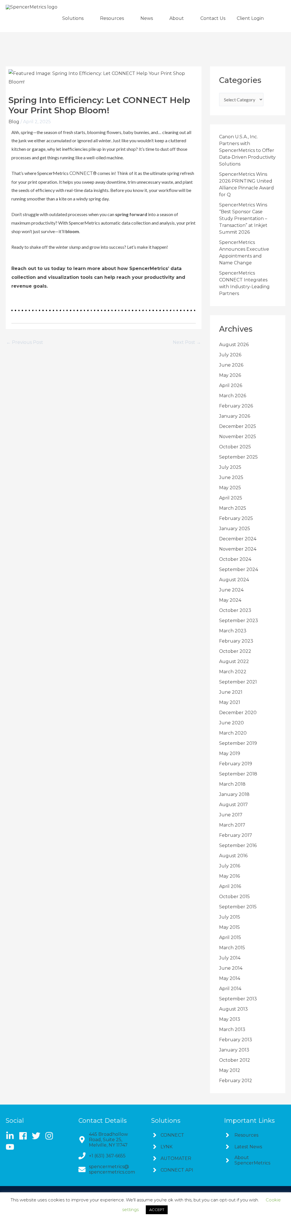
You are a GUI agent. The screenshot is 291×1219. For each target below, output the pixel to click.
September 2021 (238, 682)
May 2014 (229, 978)
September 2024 (238, 569)
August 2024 (234, 579)
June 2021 (230, 692)
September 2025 (238, 457)
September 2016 (238, 845)
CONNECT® (83, 173)
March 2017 (232, 825)
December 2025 (237, 426)
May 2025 (230, 487)
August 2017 (233, 804)
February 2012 (235, 1080)
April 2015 (230, 937)
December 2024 (237, 538)
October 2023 (235, 610)
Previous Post (24, 342)
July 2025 (230, 467)
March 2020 (233, 733)
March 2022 (232, 671)
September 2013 (238, 998)
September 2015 (238, 906)
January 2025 (234, 528)
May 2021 (229, 702)
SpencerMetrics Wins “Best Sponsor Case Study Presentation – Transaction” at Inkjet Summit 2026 (243, 218)
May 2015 (229, 927)
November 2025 (237, 436)
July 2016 (229, 866)
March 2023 (232, 630)
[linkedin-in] (12, 1136)
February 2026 (236, 406)
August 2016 (233, 855)
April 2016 (230, 886)
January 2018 (234, 794)
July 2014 (229, 958)
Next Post (187, 342)
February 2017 (235, 835)
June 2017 (230, 814)
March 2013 (232, 1029)
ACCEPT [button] (156, 1209)
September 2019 (238, 743)
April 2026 (230, 385)
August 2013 (233, 1009)
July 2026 (230, 354)
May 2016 (229, 876)
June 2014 (230, 968)
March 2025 (232, 508)
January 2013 (234, 1050)
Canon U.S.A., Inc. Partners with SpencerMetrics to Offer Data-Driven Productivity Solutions (247, 150)
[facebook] (25, 1136)
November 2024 (237, 549)
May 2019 (229, 753)
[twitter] (38, 1136)
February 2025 (236, 518)
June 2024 (231, 590)
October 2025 (235, 446)
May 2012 (229, 1070)
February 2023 (236, 641)
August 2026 (234, 344)
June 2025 (231, 477)
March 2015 (232, 947)
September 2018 (238, 774)
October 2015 (234, 896)
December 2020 (238, 712)
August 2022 (234, 661)
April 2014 (230, 988)
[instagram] (51, 1136)
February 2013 (235, 1039)
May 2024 (230, 600)
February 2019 (235, 763)
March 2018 (232, 784)
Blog (14, 121)
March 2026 (232, 395)
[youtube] (11, 1147)
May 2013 (229, 1019)
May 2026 (230, 375)
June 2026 (231, 365)
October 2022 (235, 651)
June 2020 (231, 722)
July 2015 (229, 917)
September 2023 (238, 620)
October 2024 (235, 559)
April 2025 (230, 498)
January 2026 (234, 416)
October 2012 (234, 1060)
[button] (75, 18)
